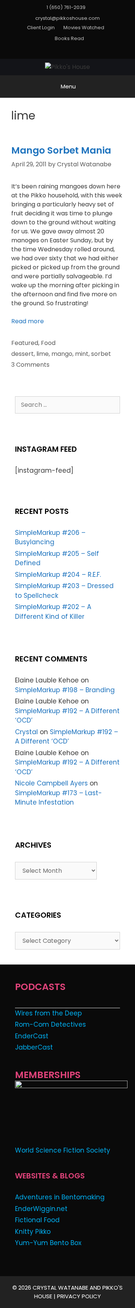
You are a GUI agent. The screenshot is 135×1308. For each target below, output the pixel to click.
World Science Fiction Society (62, 1150)
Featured (24, 343)
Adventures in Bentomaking (60, 1197)
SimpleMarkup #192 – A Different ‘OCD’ (66, 736)
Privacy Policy (79, 1296)
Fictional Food (37, 1219)
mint (81, 353)
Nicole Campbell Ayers (51, 783)
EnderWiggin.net (41, 1208)
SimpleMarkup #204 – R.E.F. (58, 574)
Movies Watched (83, 27)
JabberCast (34, 1047)
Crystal (26, 731)
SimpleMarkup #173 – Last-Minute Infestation (58, 797)
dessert (22, 353)
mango (61, 353)
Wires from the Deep (48, 1013)
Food (48, 343)
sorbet (101, 353)
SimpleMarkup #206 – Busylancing (50, 537)
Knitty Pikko (33, 1231)
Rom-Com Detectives (50, 1024)
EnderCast (31, 1036)
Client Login (41, 27)
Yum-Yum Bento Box (48, 1242)
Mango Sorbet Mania (61, 150)
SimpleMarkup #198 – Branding (65, 689)
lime (42, 353)
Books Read (69, 38)
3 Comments (30, 364)
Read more (27, 321)
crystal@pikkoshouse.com (67, 18)
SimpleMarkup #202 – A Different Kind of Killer (53, 611)
